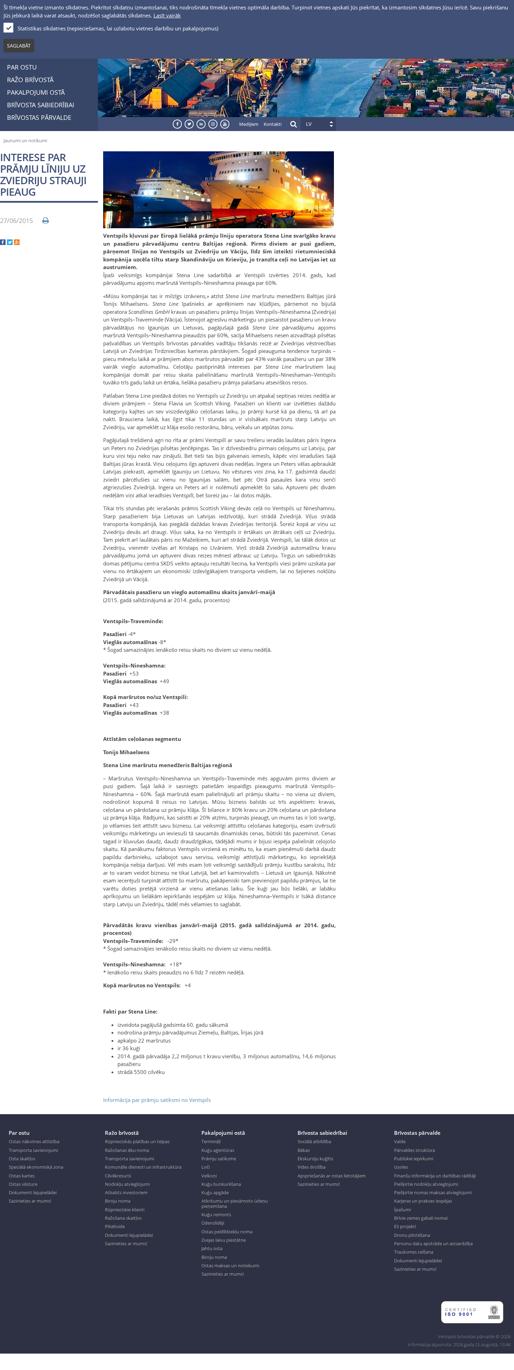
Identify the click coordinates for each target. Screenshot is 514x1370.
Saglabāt (19, 45)
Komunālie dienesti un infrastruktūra (143, 1166)
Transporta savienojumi (33, 1150)
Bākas (304, 1150)
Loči (205, 1166)
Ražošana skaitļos (123, 1218)
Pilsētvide (115, 1226)
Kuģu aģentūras (217, 1150)
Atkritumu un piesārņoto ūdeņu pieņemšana (234, 1203)
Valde (400, 1141)
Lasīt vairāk (167, 15)
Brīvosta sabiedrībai (40, 105)
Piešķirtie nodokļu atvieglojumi (426, 1184)
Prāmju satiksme (218, 1158)
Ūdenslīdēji (212, 1222)
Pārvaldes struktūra (414, 1150)
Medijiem (248, 124)
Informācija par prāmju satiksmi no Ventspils (157, 1099)
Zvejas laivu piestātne (223, 1240)
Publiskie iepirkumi (413, 1158)
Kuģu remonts (216, 1214)
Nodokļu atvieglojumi (127, 1184)
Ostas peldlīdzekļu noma (226, 1231)
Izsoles (401, 1166)
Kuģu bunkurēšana (221, 1184)
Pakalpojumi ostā (36, 92)
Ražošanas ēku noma (127, 1150)
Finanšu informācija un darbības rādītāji (435, 1175)
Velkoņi (209, 1175)
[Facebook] (3, 242)
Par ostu (22, 67)
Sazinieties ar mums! (30, 1200)
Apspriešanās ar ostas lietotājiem (332, 1175)
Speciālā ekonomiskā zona (36, 1166)
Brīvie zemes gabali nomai (421, 1218)
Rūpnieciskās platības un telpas (137, 1141)
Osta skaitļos (22, 1158)
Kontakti (272, 124)
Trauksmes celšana (413, 1251)
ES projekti (405, 1226)
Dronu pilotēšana (412, 1235)
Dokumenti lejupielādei (33, 1192)
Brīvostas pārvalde (39, 117)
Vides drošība (312, 1166)
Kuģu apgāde (215, 1192)
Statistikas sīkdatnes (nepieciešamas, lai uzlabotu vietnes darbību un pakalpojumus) (117, 28)
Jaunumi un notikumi (25, 140)
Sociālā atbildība (314, 1141)
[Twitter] (10, 242)
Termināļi (211, 1141)
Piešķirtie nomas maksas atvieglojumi (433, 1192)
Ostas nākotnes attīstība (34, 1141)
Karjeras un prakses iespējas (423, 1200)
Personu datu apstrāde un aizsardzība (433, 1243)
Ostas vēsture (23, 1184)
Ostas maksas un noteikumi (230, 1265)
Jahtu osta (211, 1248)
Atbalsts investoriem (126, 1192)
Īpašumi (402, 1209)
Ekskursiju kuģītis (315, 1158)
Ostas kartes (22, 1175)
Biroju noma (117, 1200)
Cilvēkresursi (118, 1175)
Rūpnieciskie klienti (124, 1209)
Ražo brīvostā (30, 79)
